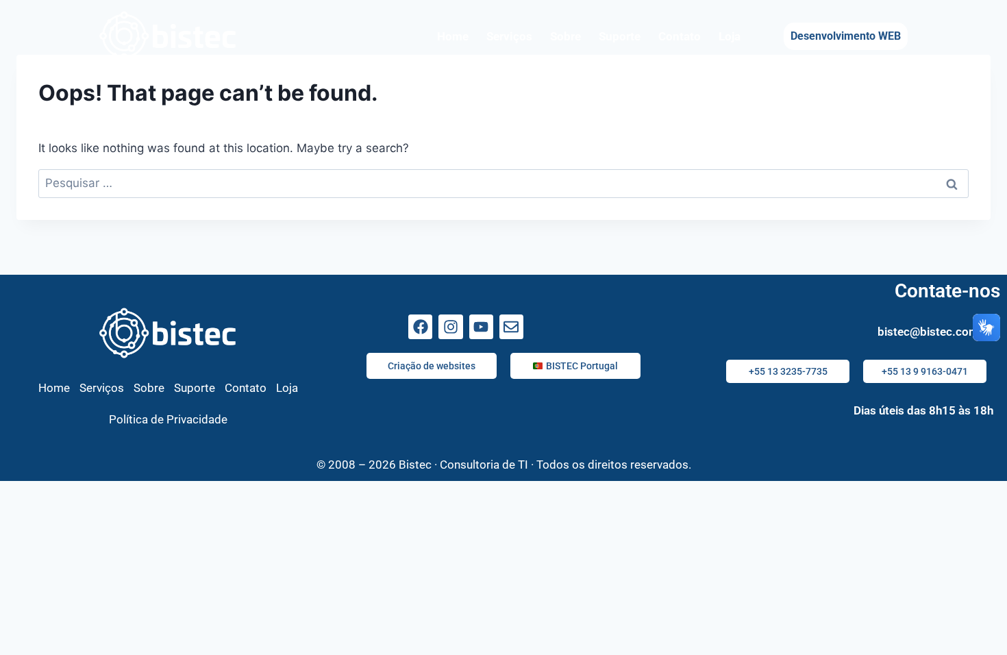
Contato (679, 36)
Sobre (565, 36)
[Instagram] (450, 326)
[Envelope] (511, 326)
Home (453, 36)
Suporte (620, 36)
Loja (730, 36)
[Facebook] (420, 326)
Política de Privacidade (168, 419)
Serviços (509, 36)
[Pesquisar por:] (503, 183)
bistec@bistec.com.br (935, 331)
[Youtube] (481, 326)
